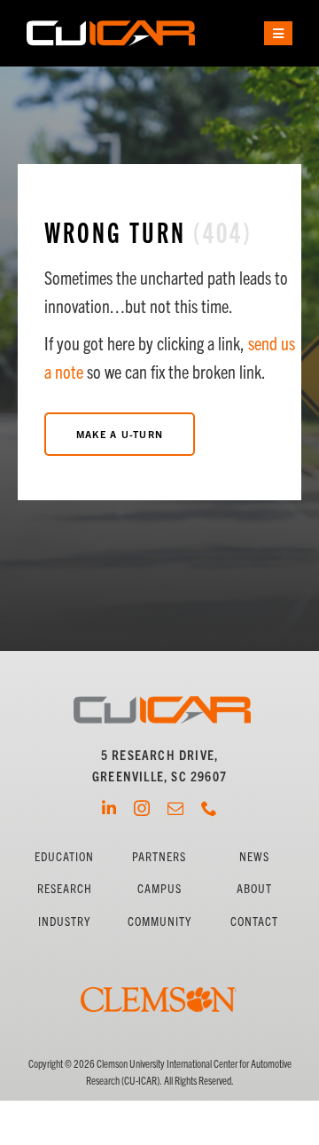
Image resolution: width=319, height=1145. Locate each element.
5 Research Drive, (159, 754)
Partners (159, 856)
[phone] (209, 808)
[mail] (175, 808)
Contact (254, 921)
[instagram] (142, 808)
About (254, 888)
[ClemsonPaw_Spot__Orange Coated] (159, 961)
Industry (64, 921)
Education (64, 856)
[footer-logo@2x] (162, 702)
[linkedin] (109, 808)
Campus (159, 888)
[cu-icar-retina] (111, 27)
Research (64, 888)
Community (159, 921)
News (254, 856)
